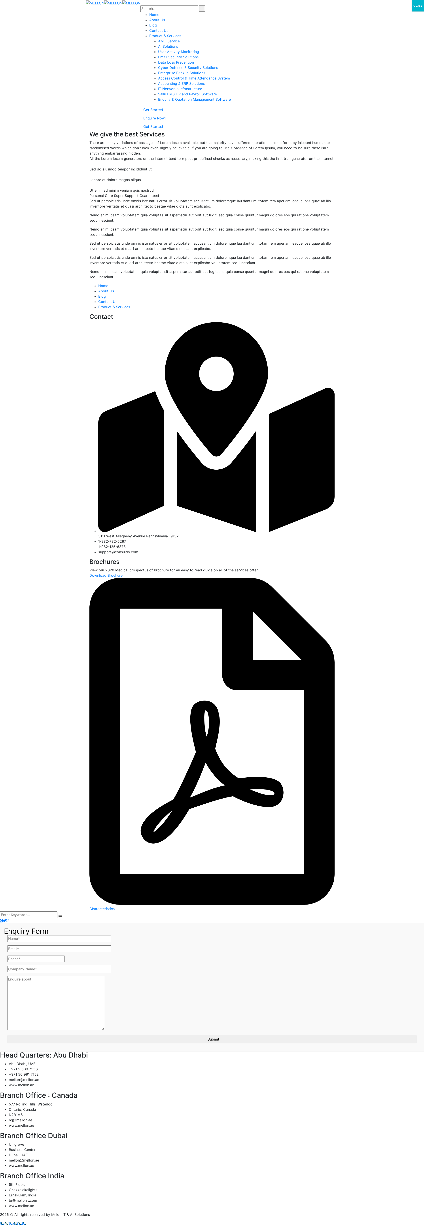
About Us (106, 291)
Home (103, 285)
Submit (213, 1039)
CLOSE (417, 5)
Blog (102, 296)
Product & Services (114, 307)
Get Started (153, 110)
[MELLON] (95, 2)
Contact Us (107, 301)
